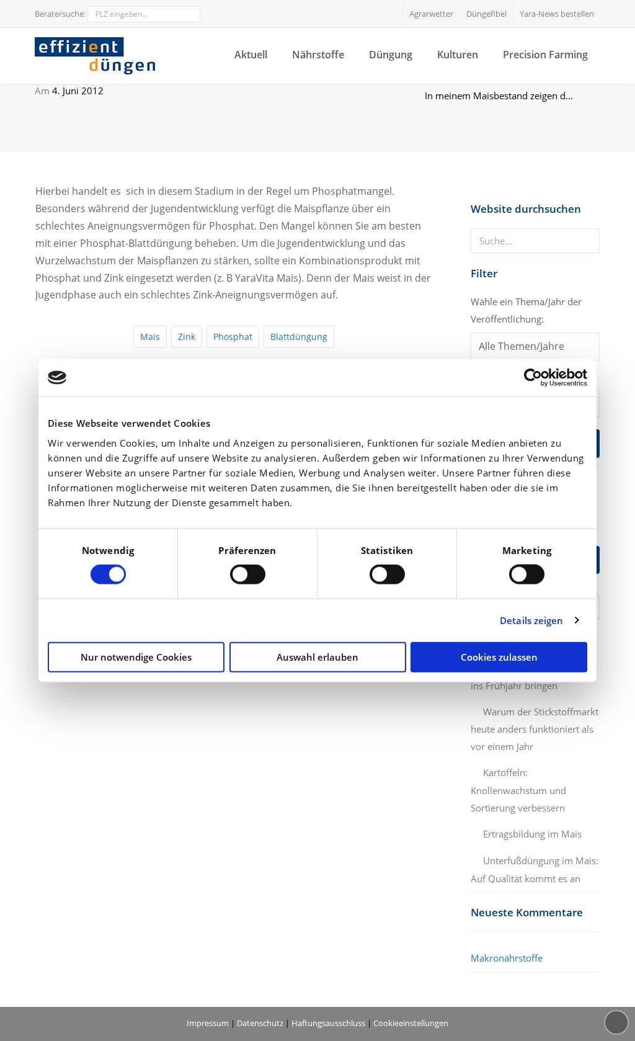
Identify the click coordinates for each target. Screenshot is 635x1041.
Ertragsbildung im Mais (532, 834)
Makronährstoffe (507, 958)
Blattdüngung (298, 336)
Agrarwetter (431, 13)
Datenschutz (260, 1023)
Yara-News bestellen (557, 13)
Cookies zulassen (499, 656)
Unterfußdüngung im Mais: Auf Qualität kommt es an (534, 869)
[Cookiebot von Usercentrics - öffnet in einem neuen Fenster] (533, 378)
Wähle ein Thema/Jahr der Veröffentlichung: (526, 310)
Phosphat (232, 336)
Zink (186, 336)
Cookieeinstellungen (410, 1023)
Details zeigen (531, 620)
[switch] (247, 574)
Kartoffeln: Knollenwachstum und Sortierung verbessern (518, 790)
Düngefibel (486, 13)
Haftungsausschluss (328, 1023)
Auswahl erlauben (317, 656)
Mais (150, 336)
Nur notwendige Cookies (136, 656)
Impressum (208, 1023)
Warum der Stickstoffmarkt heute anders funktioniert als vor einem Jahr (534, 729)
